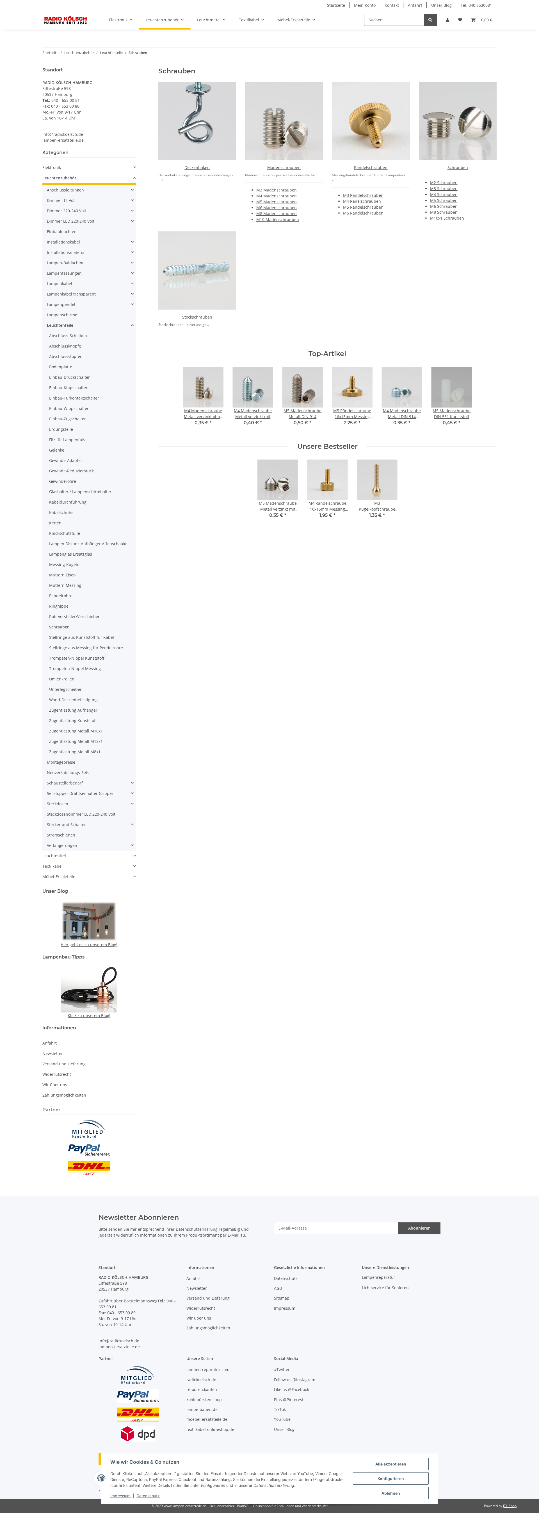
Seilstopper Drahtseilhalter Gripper (80, 793)
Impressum (120, 1495)
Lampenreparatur (378, 1277)
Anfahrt (415, 5)
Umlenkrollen (61, 679)
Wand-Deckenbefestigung (73, 699)
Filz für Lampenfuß (67, 439)
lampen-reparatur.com (207, 1369)
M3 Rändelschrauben (363, 195)
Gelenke (56, 450)
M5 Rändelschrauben (363, 207)
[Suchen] (430, 20)
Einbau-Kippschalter (68, 387)
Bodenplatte (60, 366)
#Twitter (282, 1369)
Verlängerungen (62, 845)
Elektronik (51, 167)
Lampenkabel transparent (71, 294)
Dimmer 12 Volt (61, 200)
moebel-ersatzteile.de (206, 1419)
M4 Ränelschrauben (362, 201)
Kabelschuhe (61, 512)
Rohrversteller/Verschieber (74, 616)
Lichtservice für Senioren (385, 1287)
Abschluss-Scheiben (68, 335)
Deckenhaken (197, 167)
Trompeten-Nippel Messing (75, 668)
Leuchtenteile (60, 325)
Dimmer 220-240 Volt (66, 210)
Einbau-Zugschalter (67, 418)
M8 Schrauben (444, 212)
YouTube (282, 1419)
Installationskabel (63, 242)
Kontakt (392, 5)
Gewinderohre (62, 481)
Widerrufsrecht (56, 1074)
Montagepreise (61, 762)
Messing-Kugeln (64, 564)
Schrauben (457, 167)
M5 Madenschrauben (276, 201)
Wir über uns (54, 1084)
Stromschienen (61, 835)
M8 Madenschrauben (276, 213)
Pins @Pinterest (288, 1399)
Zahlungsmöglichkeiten (64, 1095)
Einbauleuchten (62, 231)
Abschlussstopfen (66, 356)
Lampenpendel (61, 304)
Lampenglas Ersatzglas (70, 554)
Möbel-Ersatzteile (58, 876)
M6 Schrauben (444, 206)
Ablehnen (391, 1493)
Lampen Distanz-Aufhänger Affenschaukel (89, 543)
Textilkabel (52, 866)
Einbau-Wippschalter (69, 408)
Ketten (55, 523)
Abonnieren (419, 1228)
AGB (278, 1288)
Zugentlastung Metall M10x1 (76, 731)
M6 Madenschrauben (276, 207)
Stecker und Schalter (66, 824)
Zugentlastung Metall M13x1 (76, 741)
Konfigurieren (391, 1478)
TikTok (280, 1409)
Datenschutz (148, 1495)
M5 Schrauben (444, 200)
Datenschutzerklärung (197, 1229)
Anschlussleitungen (65, 190)
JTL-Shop (510, 1505)
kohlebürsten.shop (204, 1399)
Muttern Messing (65, 585)
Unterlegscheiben (66, 689)
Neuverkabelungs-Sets (68, 772)
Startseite (336, 5)
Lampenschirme (62, 314)
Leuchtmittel (54, 855)
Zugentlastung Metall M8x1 (75, 751)
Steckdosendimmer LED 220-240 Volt (81, 814)
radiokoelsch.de (201, 1379)
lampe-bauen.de (202, 1409)
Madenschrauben (284, 167)
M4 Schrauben (444, 194)
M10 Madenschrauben (277, 219)
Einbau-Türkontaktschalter (74, 398)
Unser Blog (441, 5)
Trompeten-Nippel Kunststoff (76, 658)
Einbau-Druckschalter (69, 377)
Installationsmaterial (66, 252)
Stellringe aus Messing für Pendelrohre (86, 647)
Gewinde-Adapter (65, 460)
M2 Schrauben (444, 182)
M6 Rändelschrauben (363, 213)
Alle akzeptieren (390, 1464)
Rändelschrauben (370, 167)
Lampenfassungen (64, 273)
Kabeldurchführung (67, 502)
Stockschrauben (197, 317)
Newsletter (52, 1053)
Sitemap (281, 1298)
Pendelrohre (60, 595)
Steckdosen (57, 803)
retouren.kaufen (201, 1389)
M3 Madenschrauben (276, 190)
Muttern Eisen (62, 575)
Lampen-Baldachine (65, 262)
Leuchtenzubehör (59, 178)
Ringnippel (59, 606)
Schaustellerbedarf (65, 783)
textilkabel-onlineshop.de (210, 1429)
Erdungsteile (61, 429)
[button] (447, 20)
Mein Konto (365, 5)
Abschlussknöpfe (65, 346)
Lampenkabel (59, 283)
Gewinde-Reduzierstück (71, 470)
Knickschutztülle (64, 533)
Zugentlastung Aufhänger (73, 710)
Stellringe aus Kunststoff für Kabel (81, 637)
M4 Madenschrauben (276, 196)
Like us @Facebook (291, 1389)
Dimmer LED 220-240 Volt (70, 221)
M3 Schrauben (444, 188)
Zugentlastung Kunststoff (73, 720)
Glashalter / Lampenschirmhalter (80, 491)
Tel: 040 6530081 (476, 5)
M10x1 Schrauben (447, 218)
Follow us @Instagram (294, 1379)
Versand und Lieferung (64, 1063)
